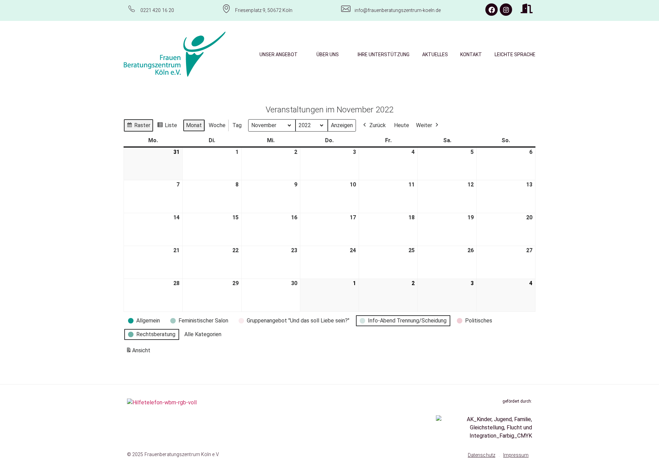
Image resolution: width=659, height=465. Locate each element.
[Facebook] (491, 9)
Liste (167, 127)
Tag (237, 125)
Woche (217, 125)
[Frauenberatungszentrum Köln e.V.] (175, 54)
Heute (401, 125)
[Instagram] (506, 9)
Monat (194, 125)
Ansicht (139, 352)
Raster (138, 127)
